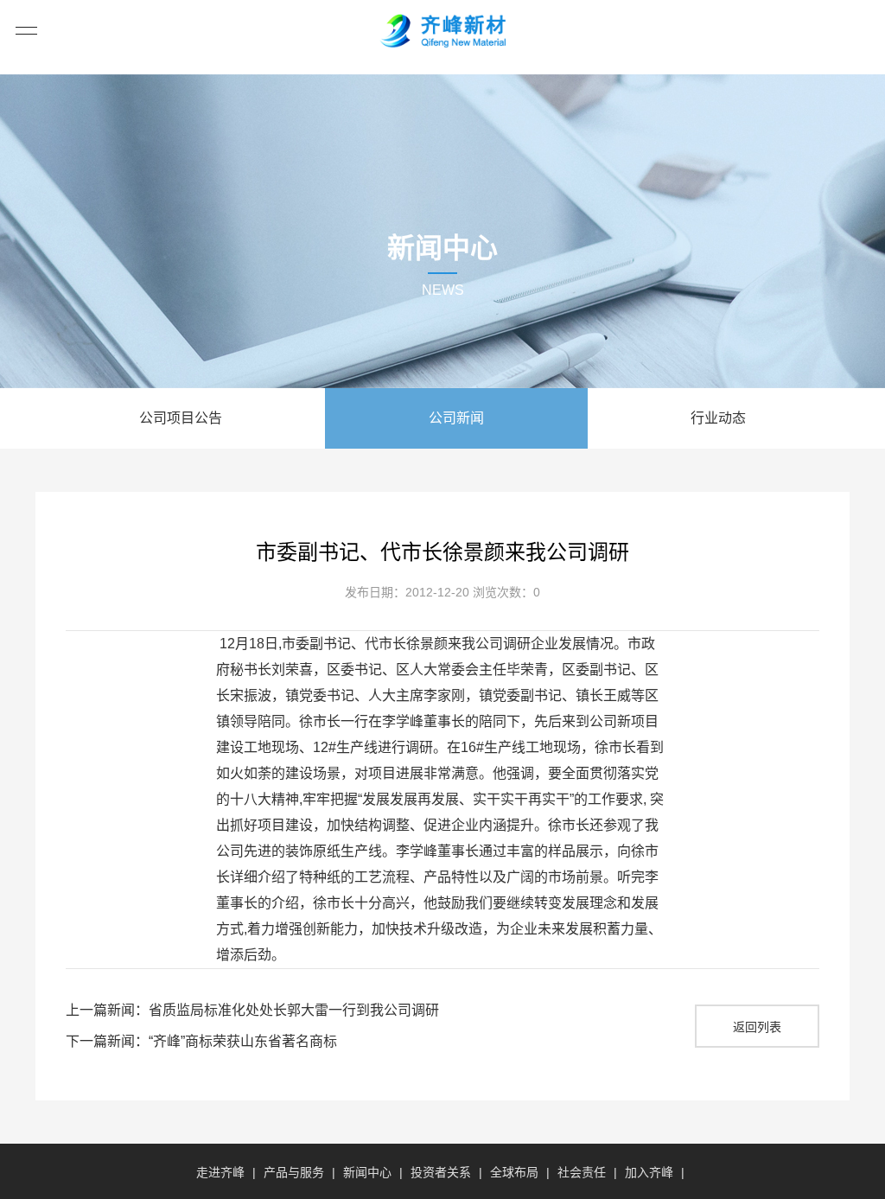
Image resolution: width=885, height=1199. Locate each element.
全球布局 (514, 1172)
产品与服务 (294, 1172)
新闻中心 (367, 1172)
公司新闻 (456, 418)
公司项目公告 (180, 418)
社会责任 (581, 1172)
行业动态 (718, 418)
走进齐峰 (220, 1172)
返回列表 (757, 1027)
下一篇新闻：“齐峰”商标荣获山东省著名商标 (201, 1041)
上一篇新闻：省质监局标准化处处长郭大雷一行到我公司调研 (252, 1010)
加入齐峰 (649, 1172)
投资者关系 (441, 1172)
